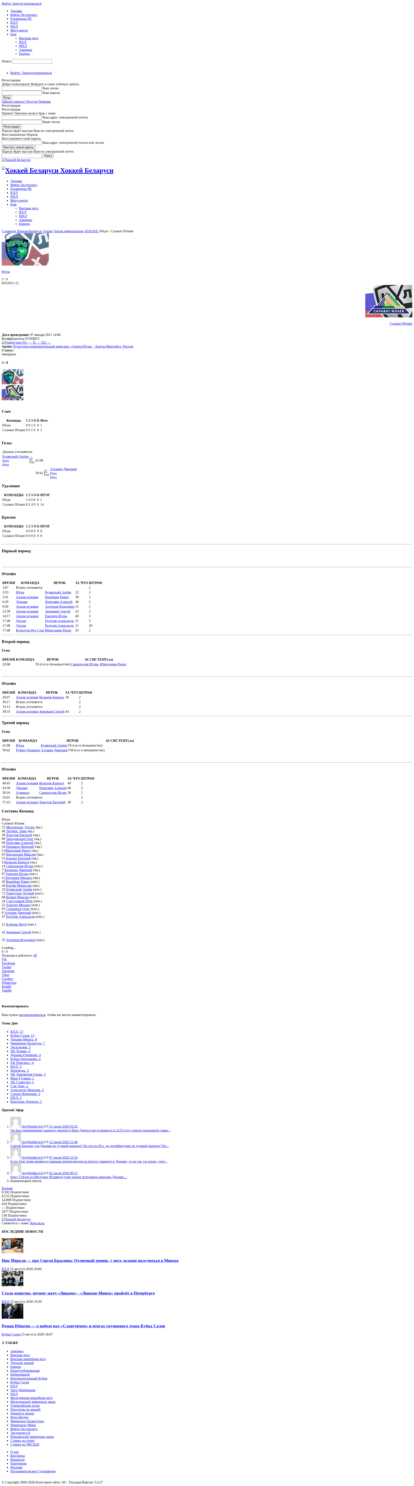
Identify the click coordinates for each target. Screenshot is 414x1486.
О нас (14, 1452)
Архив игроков (27, 597)
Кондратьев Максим (21, 854)
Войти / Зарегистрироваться (31, 73)
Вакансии (17, 1459)
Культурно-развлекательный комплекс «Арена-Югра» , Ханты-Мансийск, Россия (73, 346)
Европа (24, 53)
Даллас (21, 621)
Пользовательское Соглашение (33, 1471)
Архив (48, 231)
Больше (7, 1188)
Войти (6, 3)
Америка (25, 50)
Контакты (37, 1223)
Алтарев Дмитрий (63, 469)
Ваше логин (51, 122)
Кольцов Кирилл (51, 697)
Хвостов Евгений (52, 802)
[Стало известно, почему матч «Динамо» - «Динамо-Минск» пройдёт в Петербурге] (12, 1285)
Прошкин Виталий (20, 846)
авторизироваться (32, 1015)
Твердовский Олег (19, 839)
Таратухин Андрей (20, 893)
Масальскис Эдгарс (20, 827)
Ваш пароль (51, 93)
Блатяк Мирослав (19, 885)
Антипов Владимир (59, 606)
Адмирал (22, 792)
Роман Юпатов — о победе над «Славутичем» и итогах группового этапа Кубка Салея (83, 1326)
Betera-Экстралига (23, 15)
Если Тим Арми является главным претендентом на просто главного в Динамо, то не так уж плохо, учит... (88, 1161)
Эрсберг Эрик (16, 831)
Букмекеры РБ (20, 19)
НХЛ (14, 26)
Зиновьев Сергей (57, 611)
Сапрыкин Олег (18, 909)
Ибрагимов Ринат (58, 630)
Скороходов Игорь (84, 664)
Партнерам (18, 1463)
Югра (6, 272)
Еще (13, 34)
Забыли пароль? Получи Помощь (26, 101)
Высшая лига (28, 38)
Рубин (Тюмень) (28, 750)
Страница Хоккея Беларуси (22, 231)
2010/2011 (91, 231)
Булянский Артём (15, 456)
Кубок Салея (11, 1334)
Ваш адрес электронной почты (65, 117)
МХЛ (23, 46)
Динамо (16, 11)
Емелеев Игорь (56, 616)
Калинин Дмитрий (18, 870)
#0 (35, 955)
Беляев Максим (17, 897)
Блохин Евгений (18, 858)
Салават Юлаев (401, 323)
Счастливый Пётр (19, 901)
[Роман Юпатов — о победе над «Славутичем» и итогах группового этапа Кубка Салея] (12, 1317)
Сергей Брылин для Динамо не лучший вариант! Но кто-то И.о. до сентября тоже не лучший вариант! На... (89, 1146)
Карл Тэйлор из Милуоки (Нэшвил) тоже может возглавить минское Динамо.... (68, 1177)
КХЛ (14, 22)
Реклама (16, 1467)
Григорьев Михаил (18, 878)
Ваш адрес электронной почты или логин (73, 142)
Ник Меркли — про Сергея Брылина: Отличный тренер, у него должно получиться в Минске (90, 1260)
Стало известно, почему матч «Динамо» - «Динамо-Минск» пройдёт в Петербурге (78, 1293)
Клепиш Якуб (16, 924)
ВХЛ (22, 42)
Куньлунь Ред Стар (30, 630)
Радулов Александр (59, 621)
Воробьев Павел (57, 597)
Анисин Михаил (18, 905)
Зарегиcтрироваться (26, 3)
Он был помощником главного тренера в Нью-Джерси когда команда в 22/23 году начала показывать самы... (90, 1130)
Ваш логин (50, 88)
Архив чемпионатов (68, 231)
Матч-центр (19, 30)
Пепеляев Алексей (58, 602)
